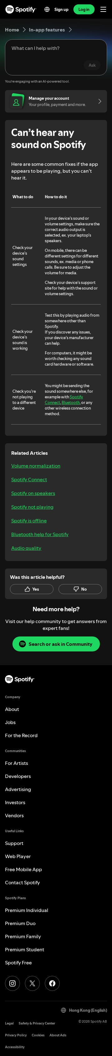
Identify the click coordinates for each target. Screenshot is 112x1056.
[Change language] (46, 9)
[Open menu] (103, 9)
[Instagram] (12, 983)
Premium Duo (20, 923)
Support (14, 843)
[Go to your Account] (97, 101)
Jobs (10, 722)
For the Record (21, 735)
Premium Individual (26, 910)
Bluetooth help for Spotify (39, 534)
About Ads (57, 1035)
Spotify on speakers (33, 493)
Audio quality (26, 548)
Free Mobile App (23, 869)
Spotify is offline (29, 520)
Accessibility (15, 1047)
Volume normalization (35, 465)
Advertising (18, 789)
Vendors (14, 815)
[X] (32, 983)
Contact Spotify (22, 882)
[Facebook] (52, 983)
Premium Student (24, 949)
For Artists (16, 763)
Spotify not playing (32, 506)
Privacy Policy (16, 1035)
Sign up (61, 9)
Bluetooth (71, 402)
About (12, 709)
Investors (15, 802)
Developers (18, 776)
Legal (9, 1023)
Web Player (18, 856)
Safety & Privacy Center (37, 1023)
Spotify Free (18, 962)
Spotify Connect (29, 479)
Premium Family (23, 936)
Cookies (38, 1035)
